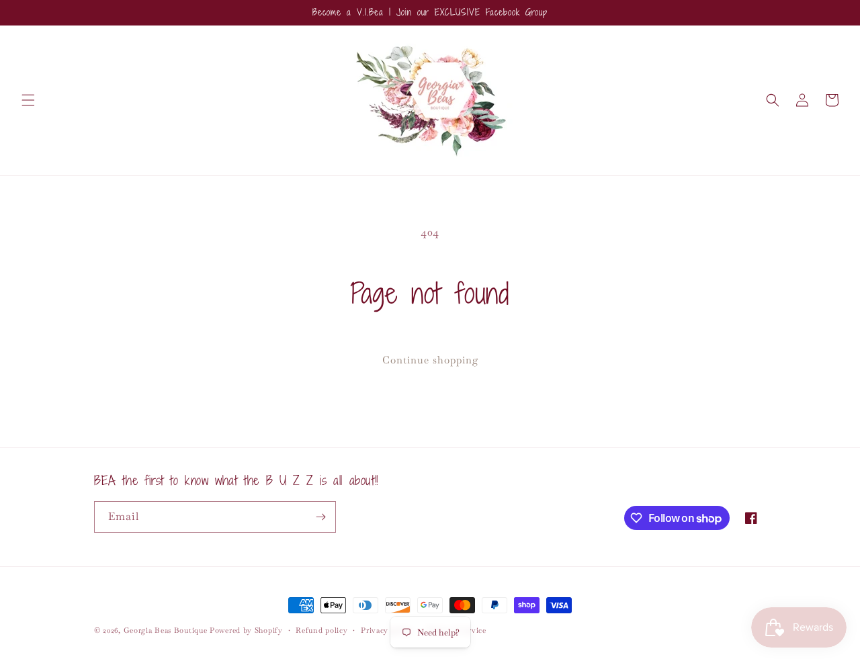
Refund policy (321, 630)
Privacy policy (387, 630)
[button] (28, 100)
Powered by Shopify (246, 630)
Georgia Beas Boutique (166, 630)
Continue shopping (430, 359)
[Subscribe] (320, 517)
